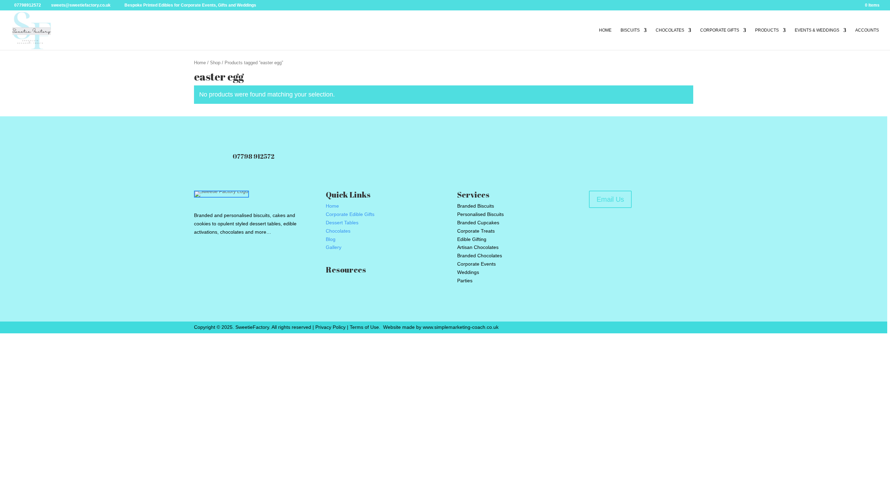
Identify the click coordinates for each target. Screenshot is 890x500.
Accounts (867, 30)
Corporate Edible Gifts (350, 214)
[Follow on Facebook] (199, 255)
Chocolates (670, 30)
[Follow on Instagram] (231, 255)
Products (767, 30)
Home (605, 30)
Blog (330, 239)
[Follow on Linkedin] (247, 255)
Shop (215, 62)
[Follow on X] (215, 255)
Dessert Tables (342, 222)
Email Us (610, 199)
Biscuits (630, 30)
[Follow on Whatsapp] (263, 255)
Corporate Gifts (719, 30)
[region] (445, 250)
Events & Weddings (817, 30)
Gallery (333, 247)
